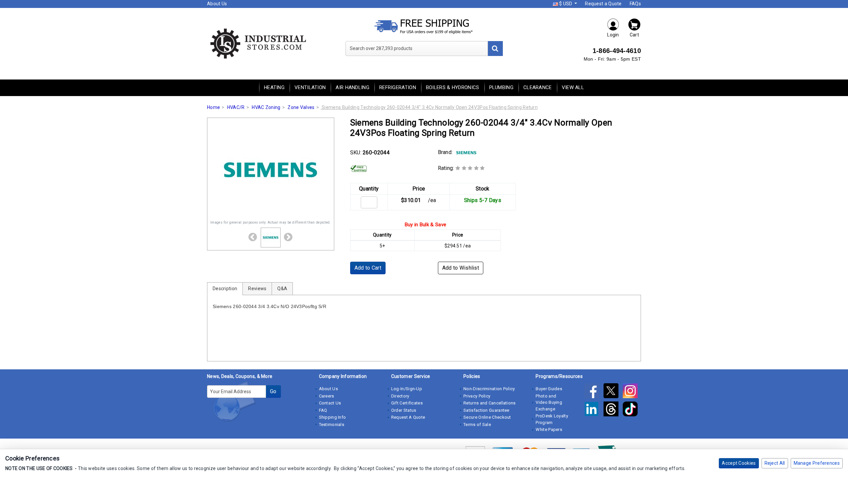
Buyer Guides (549, 388)
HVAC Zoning (266, 107)
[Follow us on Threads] (613, 410)
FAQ (323, 410)
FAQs (635, 3)
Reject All (775, 463)
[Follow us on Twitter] (613, 392)
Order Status (403, 410)
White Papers (549, 429)
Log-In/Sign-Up (406, 388)
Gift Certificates (407, 402)
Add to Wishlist (460, 268)
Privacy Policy (476, 396)
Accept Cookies (739, 463)
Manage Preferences (817, 463)
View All (573, 87)
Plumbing (501, 87)
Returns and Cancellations (489, 402)
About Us (217, 3)
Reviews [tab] (257, 288)
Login (613, 34)
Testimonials (331, 424)
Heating (274, 87)
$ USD (565, 3)
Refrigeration (397, 87)
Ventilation (310, 87)
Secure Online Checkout (487, 417)
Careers (326, 396)
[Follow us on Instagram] (632, 392)
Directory (400, 396)
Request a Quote (603, 3)
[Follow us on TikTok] (632, 410)
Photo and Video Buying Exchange (549, 402)
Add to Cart (367, 268)
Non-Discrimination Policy (489, 388)
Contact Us (330, 402)
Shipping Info (332, 417)
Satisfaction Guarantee (486, 410)
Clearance (537, 87)
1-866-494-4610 (617, 50)
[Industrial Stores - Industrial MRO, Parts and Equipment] (257, 43)
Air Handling (352, 87)
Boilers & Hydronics (452, 87)
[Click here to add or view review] (470, 168)
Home (213, 107)
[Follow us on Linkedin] (593, 410)
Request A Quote (408, 417)
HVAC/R (236, 107)
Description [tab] (225, 288)
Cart (634, 34)
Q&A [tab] (282, 288)
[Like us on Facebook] (593, 392)
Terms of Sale (477, 424)
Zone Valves (301, 107)
